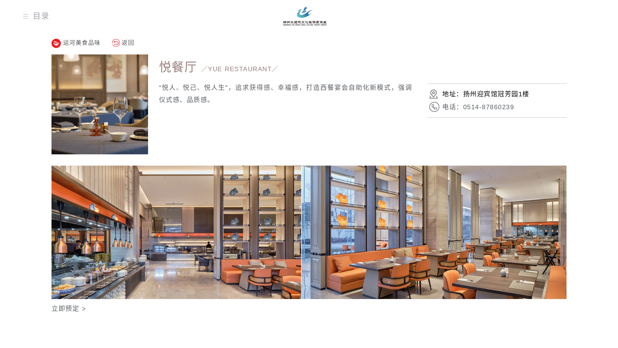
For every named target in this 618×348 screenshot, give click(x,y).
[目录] (27, 16)
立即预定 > (69, 308)
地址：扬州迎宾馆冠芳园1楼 (485, 94)
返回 (128, 43)
